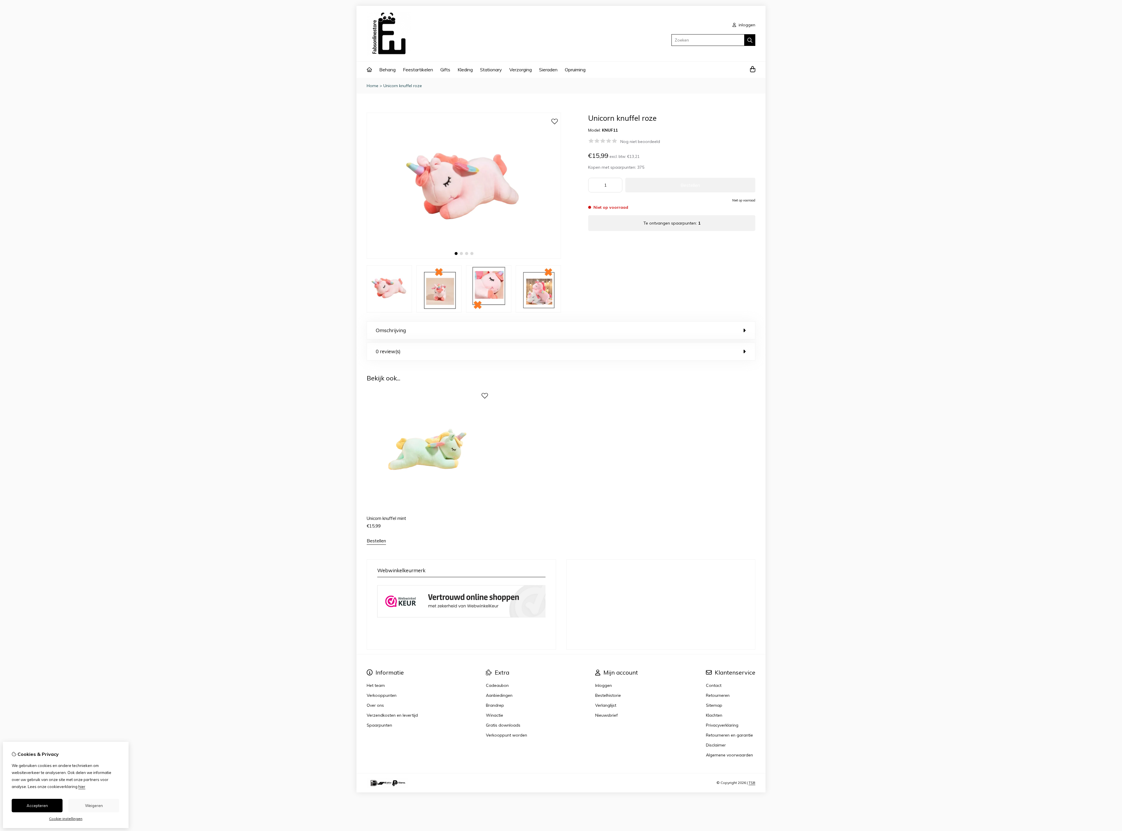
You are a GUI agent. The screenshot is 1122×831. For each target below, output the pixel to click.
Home (372, 85)
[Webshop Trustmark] (461, 618)
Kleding (465, 70)
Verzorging (520, 70)
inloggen (746, 24)
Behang (387, 70)
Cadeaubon (497, 685)
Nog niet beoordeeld (640, 141)
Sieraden (548, 70)
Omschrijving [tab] (391, 330)
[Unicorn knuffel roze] (464, 257)
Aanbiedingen (499, 695)
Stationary (491, 70)
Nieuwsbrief (606, 715)
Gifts (445, 70)
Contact (713, 685)
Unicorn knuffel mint (386, 518)
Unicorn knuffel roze (402, 85)
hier (81, 786)
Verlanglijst (605, 705)
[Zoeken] (749, 40)
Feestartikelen (418, 70)
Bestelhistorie (608, 695)
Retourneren (718, 695)
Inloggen (603, 685)
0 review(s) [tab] (388, 351)
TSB (752, 782)
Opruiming (575, 70)
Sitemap (714, 705)
